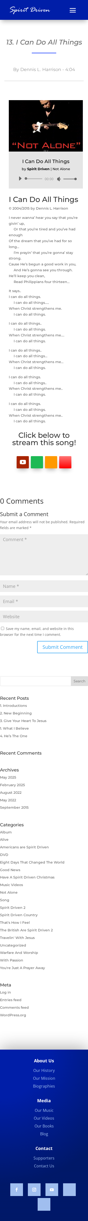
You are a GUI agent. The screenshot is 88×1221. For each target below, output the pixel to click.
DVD (4, 855)
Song (4, 900)
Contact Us (44, 1166)
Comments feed (14, 1007)
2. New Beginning (16, 713)
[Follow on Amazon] (51, 462)
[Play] (20, 178)
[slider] (69, 179)
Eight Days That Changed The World (32, 862)
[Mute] (59, 179)
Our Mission (44, 1078)
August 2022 (11, 792)
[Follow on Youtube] (23, 462)
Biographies (44, 1086)
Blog (44, 1134)
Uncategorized (13, 945)
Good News (10, 870)
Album (6, 832)
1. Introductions (13, 705)
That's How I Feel (15, 922)
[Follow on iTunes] (65, 462)
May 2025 (8, 777)
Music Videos (11, 885)
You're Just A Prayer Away (22, 968)
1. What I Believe (14, 728)
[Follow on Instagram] (34, 1189)
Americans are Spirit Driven (24, 847)
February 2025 (12, 785)
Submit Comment (63, 647)
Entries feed (11, 1000)
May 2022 (8, 800)
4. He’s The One (13, 736)
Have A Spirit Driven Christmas (27, 877)
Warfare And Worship (19, 952)
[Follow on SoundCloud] (69, 1189)
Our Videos (44, 1118)
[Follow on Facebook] (16, 1189)
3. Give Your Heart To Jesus (23, 721)
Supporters (44, 1158)
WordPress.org (13, 1015)
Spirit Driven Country (19, 915)
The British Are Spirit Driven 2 (26, 930)
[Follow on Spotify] (37, 462)
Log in (5, 992)
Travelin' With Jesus (17, 938)
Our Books (44, 1126)
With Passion (11, 960)
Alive (4, 839)
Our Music (44, 1110)
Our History (44, 1070)
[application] (46, 178)
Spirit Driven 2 (12, 907)
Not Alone (9, 892)
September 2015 (14, 807)
